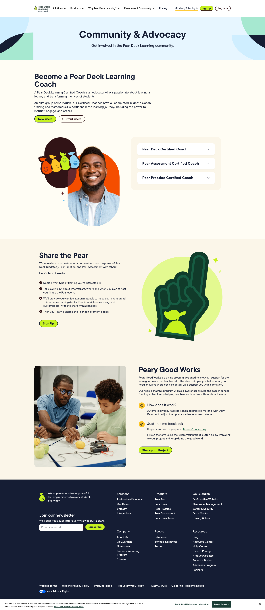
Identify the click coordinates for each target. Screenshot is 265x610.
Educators (161, 537)
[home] (42, 8)
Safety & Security (203, 509)
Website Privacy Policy (75, 586)
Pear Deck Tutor (164, 518)
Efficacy (122, 509)
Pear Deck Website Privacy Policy (69, 606)
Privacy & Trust (202, 518)
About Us (122, 537)
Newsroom (123, 546)
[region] (132, 604)
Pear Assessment (165, 513)
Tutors (158, 546)
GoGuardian (124, 542)
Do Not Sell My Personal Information (192, 604)
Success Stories (202, 560)
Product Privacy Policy (130, 586)
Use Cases (123, 504)
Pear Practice (163, 509)
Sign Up (206, 8)
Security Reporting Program (128, 553)
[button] (59, 8)
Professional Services (129, 499)
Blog (195, 537)
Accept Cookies (221, 604)
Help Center (200, 546)
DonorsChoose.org (194, 429)
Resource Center (203, 542)
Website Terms (48, 586)
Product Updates (203, 556)
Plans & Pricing (202, 551)
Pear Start (160, 499)
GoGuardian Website (205, 499)
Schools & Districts (166, 542)
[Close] (260, 604)
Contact (122, 559)
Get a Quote (200, 513)
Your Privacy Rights (58, 591)
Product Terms (103, 586)
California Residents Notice (187, 586)
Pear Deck (161, 504)
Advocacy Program (204, 565)
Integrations (124, 513)
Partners (198, 570)
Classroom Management (207, 504)
